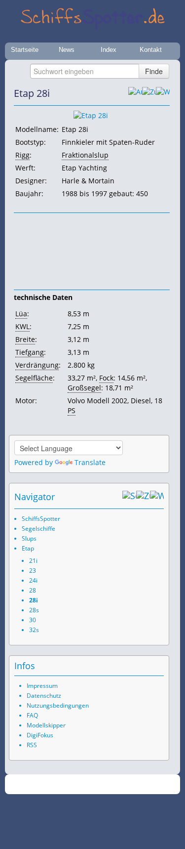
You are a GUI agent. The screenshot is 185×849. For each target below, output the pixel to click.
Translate (90, 462)
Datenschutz (44, 695)
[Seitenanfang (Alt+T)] (129, 497)
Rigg (22, 155)
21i (33, 560)
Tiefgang (29, 352)
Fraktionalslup (85, 155)
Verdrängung (37, 365)
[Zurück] (149, 93)
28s (34, 610)
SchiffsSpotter (41, 518)
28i (33, 600)
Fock (106, 377)
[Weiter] (163, 93)
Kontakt (151, 49)
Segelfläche (34, 377)
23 (32, 570)
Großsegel (84, 387)
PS (71, 410)
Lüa (21, 313)
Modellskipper (46, 725)
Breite (25, 339)
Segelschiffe (38, 528)
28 (32, 590)
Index (108, 49)
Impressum (42, 685)
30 (32, 620)
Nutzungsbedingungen (58, 705)
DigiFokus (40, 735)
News (66, 49)
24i (33, 580)
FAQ (32, 715)
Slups (29, 538)
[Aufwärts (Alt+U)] (135, 93)
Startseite (24, 49)
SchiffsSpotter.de (104, 784)
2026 (72, 784)
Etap (28, 548)
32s (34, 630)
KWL (22, 326)
